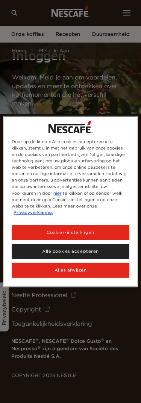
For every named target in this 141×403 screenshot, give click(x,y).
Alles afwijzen (71, 269)
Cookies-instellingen (70, 232)
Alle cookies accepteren (70, 250)
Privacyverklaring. (33, 212)
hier (57, 192)
